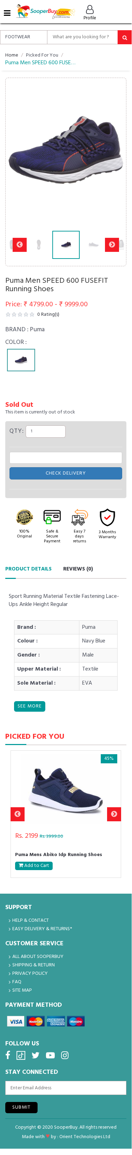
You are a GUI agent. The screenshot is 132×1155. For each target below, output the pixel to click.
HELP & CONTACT (30, 920)
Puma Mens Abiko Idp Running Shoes (58, 855)
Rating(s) (48, 315)
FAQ (16, 982)
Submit (21, 1107)
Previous (20, 150)
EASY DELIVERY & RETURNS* (42, 929)
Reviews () (78, 569)
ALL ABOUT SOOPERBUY (38, 957)
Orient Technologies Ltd (84, 1137)
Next (112, 150)
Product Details (28, 569)
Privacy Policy (30, 974)
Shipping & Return (33, 965)
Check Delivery (66, 473)
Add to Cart (36, 866)
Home (11, 55)
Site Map (22, 990)
